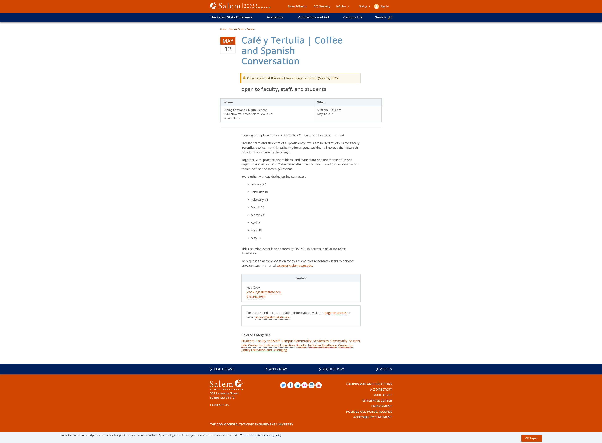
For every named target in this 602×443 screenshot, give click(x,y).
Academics (275, 17)
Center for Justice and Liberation (271, 345)
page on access (336, 313)
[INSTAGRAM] (311, 385)
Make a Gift (382, 395)
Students (247, 341)
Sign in (384, 6)
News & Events (297, 6)
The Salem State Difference (231, 17)
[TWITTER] (283, 385)
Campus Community (296, 341)
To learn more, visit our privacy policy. (261, 435)
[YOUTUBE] (318, 385)
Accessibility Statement (372, 417)
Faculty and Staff (268, 341)
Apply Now (278, 369)
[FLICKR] (304, 385)
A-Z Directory (322, 6)
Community (338, 341)
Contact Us (219, 405)
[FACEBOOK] (290, 385)
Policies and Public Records (369, 412)
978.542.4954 (255, 296)
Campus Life (353, 17)
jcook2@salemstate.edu (263, 292)
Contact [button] (301, 278)
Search (380, 17)
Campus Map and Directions (369, 384)
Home (223, 29)
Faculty (301, 345)
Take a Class (224, 369)
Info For (341, 6)
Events (250, 29)
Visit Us (386, 369)
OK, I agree (531, 438)
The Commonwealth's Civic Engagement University (251, 424)
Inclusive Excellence (322, 345)
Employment (381, 406)
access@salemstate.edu (272, 317)
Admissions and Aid (313, 17)
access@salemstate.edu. (295, 265)
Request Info (333, 369)
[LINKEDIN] (297, 385)
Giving (363, 6)
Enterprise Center (377, 401)
